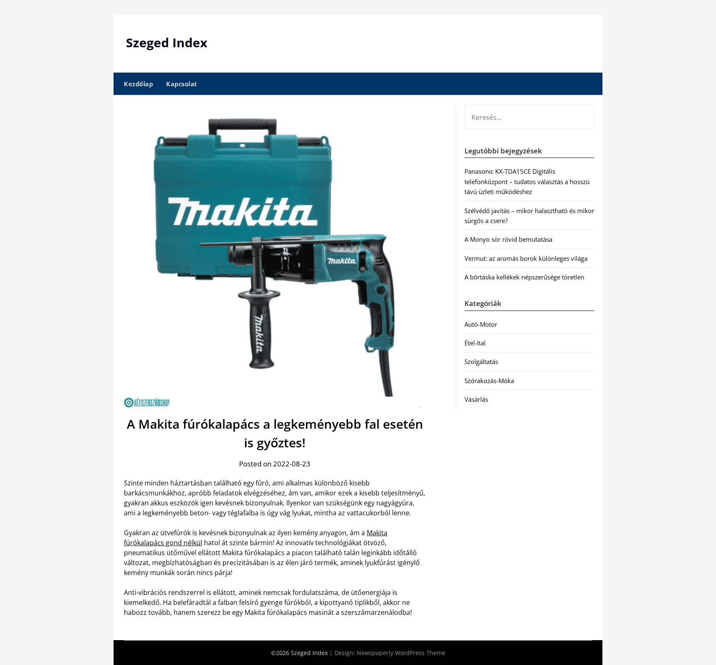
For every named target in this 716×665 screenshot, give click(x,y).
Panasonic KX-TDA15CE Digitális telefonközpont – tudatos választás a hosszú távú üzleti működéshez (527, 181)
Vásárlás (476, 399)
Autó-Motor (480, 324)
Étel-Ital (475, 343)
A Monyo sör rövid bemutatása (508, 239)
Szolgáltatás (481, 361)
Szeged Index (166, 42)
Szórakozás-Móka (489, 380)
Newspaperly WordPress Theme (401, 653)
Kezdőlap (138, 84)
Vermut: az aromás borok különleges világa (526, 258)
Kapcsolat (181, 84)
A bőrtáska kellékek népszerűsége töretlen (524, 277)
